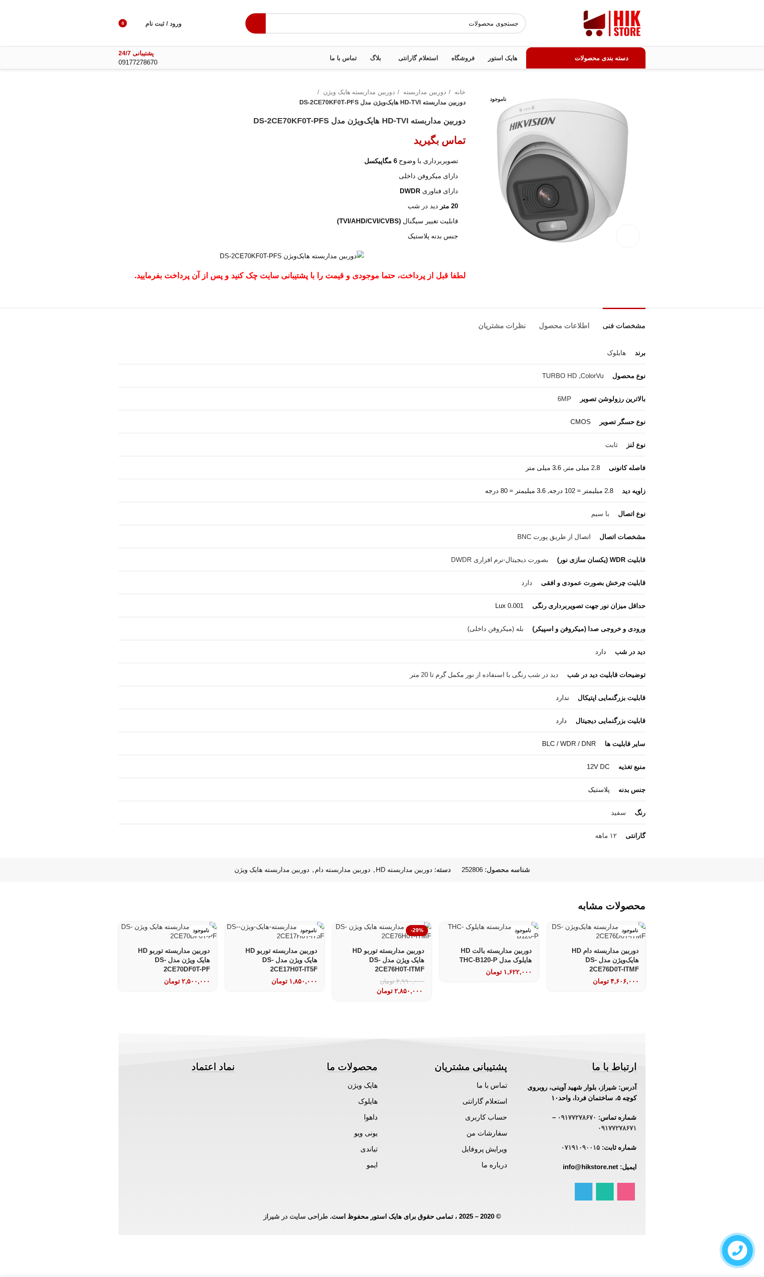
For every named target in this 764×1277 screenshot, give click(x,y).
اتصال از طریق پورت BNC (554, 536)
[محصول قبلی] (140, 97)
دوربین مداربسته (423, 92)
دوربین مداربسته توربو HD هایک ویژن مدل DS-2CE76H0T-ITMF (388, 960)
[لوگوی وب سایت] (612, 22)
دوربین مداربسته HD (404, 869)
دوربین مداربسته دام (343, 869)
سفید (618, 812)
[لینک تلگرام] (583, 1192)
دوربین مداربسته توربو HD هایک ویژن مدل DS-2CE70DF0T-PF (174, 960)
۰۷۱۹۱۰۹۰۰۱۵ (580, 1147)
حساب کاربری (486, 1117)
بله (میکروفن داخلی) (495, 628)
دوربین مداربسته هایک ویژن (358, 92)
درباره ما (494, 1165)
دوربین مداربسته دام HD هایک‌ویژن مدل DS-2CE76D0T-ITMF (605, 960)
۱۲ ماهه (606, 835)
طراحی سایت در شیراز (296, 1216)
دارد (526, 582)
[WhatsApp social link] (605, 1192)
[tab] (624, 321)
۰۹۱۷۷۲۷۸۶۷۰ (577, 1117)
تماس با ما (492, 1085)
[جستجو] (255, 23)
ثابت (611, 444)
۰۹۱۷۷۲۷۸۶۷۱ (617, 1128)
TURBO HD (559, 375)
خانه (459, 92)
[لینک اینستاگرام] (626, 1192)
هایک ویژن (363, 1085)
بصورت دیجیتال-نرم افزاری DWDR (499, 559)
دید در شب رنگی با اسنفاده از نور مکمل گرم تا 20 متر (484, 674)
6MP (564, 398)
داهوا (371, 1117)
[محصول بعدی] (122, 97)
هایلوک (616, 352)
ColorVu (592, 375)
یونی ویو (366, 1133)
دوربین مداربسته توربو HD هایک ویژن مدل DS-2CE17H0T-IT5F (281, 960)
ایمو (372, 1165)
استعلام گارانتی (484, 1101)
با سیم (600, 513)
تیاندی (369, 1149)
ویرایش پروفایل (484, 1149)
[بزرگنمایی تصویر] (628, 236)
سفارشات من (486, 1133)
